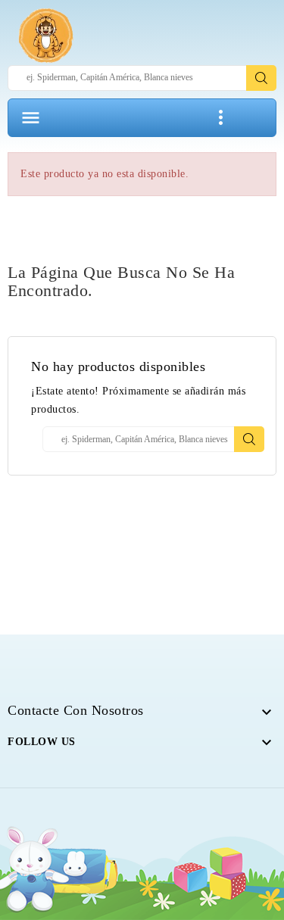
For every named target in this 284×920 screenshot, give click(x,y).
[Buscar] (261, 78)
